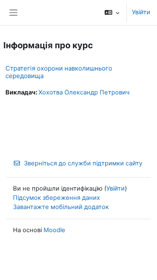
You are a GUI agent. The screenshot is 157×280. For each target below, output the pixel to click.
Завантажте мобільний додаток (61, 207)
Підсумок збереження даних (56, 197)
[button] (112, 12)
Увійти (141, 12)
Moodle (54, 230)
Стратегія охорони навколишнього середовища (58, 72)
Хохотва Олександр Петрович (84, 92)
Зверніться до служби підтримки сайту (83, 163)
